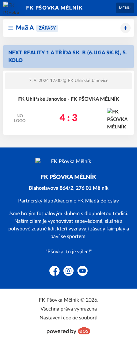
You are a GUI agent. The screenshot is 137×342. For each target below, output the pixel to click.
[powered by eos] (68, 330)
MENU (125, 8)
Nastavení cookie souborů (68, 317)
